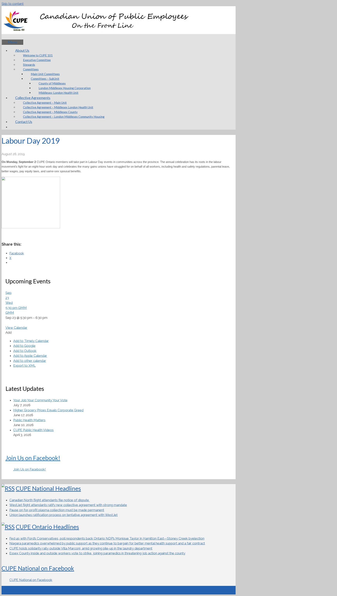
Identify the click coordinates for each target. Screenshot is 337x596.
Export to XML (24, 365)
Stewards (29, 64)
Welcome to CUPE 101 (38, 55)
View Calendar (16, 328)
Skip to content (13, 4)
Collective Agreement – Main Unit (45, 102)
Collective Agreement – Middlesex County (50, 112)
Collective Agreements (32, 98)
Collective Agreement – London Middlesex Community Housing (64, 116)
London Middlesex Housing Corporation (65, 88)
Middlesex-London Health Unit (58, 92)
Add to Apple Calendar (30, 356)
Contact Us (23, 122)
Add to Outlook (24, 351)
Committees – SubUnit (45, 78)
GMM (9, 313)
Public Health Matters (29, 420)
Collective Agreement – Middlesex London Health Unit (58, 107)
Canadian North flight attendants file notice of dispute (49, 500)
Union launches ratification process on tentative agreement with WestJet (63, 515)
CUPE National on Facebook (38, 568)
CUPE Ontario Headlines (47, 526)
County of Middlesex (52, 83)
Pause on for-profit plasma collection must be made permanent (56, 510)
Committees (31, 69)
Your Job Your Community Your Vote (40, 400)
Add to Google (24, 346)
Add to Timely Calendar (31, 341)
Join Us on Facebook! (32, 457)
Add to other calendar (29, 361)
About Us (22, 50)
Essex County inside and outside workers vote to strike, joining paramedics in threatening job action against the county (97, 553)
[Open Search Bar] (7, 36)
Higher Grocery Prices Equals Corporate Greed (48, 410)
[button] (8, 332)
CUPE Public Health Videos (33, 430)
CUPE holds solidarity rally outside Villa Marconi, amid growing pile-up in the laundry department (80, 548)
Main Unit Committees (45, 74)
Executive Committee (37, 60)
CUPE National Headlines (48, 488)
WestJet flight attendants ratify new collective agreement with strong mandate (68, 505)
